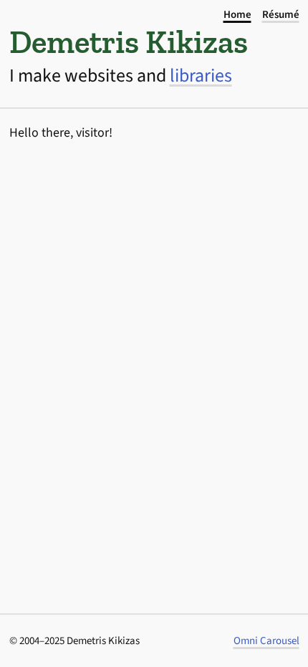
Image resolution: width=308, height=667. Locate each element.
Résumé (280, 14)
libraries (201, 75)
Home (237, 14)
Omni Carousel (266, 640)
